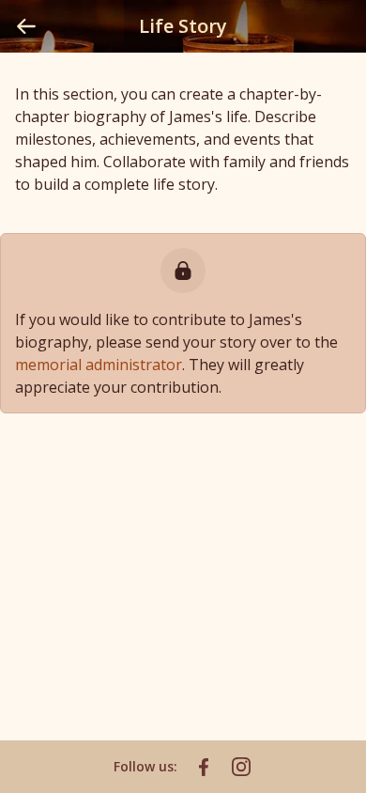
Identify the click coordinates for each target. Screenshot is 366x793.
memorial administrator (98, 364)
